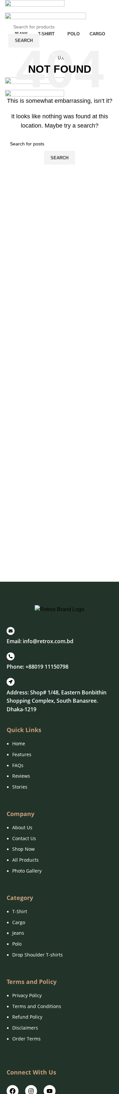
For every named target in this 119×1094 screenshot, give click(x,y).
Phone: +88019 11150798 (37, 666)
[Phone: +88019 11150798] (11, 656)
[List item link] (59, 768)
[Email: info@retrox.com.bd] (11, 631)
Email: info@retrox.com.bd (40, 641)
